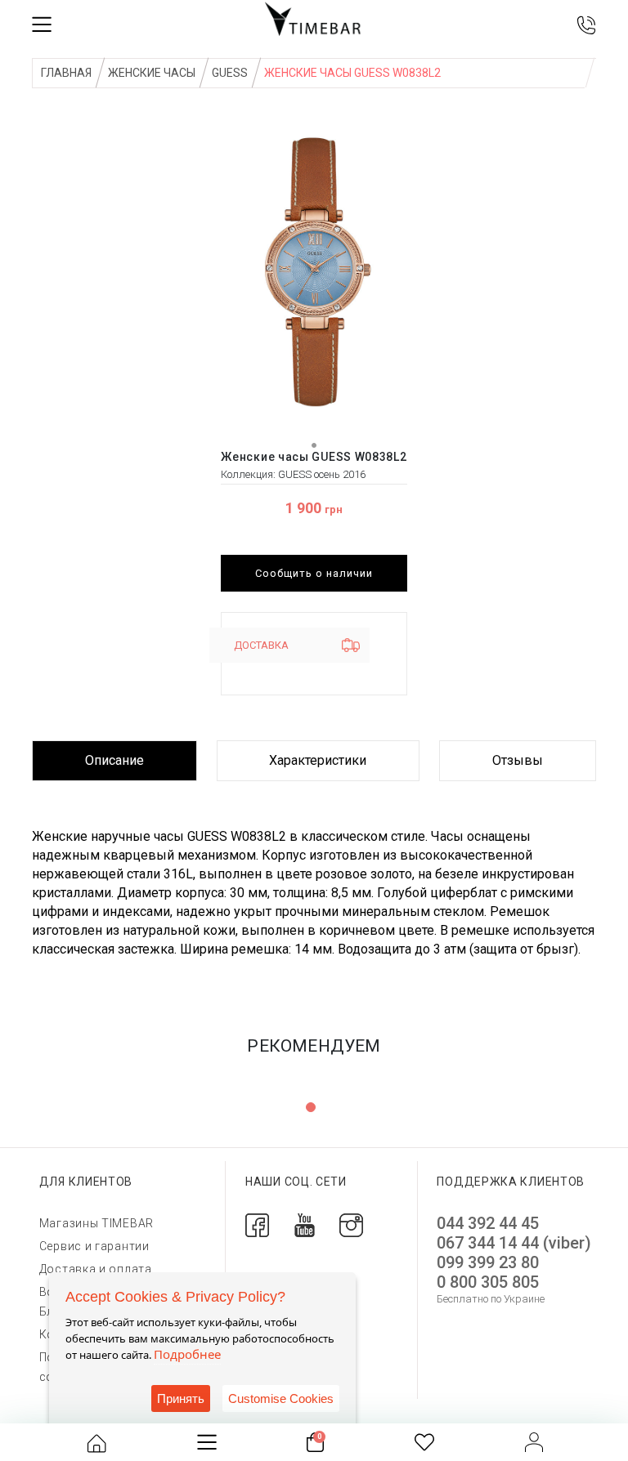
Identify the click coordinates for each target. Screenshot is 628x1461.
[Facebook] (257, 1224)
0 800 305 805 (488, 1282)
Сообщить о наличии (314, 573)
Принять (180, 1398)
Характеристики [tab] (317, 760)
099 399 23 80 (488, 1262)
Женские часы (151, 72)
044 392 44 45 (488, 1223)
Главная (66, 72)
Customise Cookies (281, 1398)
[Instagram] (351, 1224)
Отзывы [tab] (517, 760)
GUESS (230, 72)
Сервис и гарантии (94, 1246)
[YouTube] (304, 1224)
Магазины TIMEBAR (96, 1223)
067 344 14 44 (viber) (514, 1243)
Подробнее (187, 1354)
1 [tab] (311, 1107)
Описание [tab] (114, 760)
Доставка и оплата (95, 1269)
